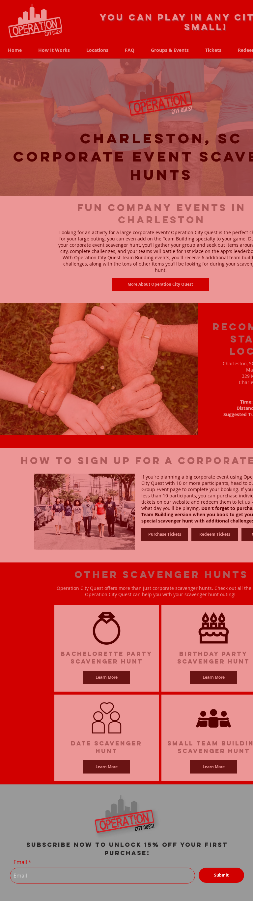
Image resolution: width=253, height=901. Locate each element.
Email (20, 862)
